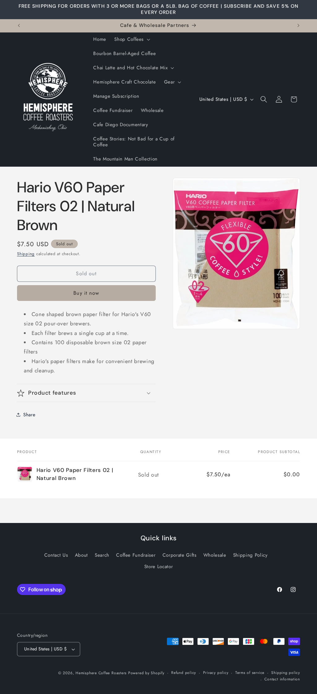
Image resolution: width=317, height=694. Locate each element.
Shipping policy (285, 672)
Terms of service (249, 672)
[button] (131, 39)
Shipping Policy (250, 555)
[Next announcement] (298, 25)
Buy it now (86, 293)
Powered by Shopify (146, 673)
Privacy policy (215, 672)
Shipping (26, 254)
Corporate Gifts (180, 555)
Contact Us (56, 555)
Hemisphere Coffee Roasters (101, 673)
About (81, 555)
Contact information (282, 679)
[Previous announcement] (19, 25)
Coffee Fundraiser (135, 555)
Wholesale (214, 555)
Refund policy (183, 672)
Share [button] (29, 414)
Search (102, 555)
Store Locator (158, 566)
